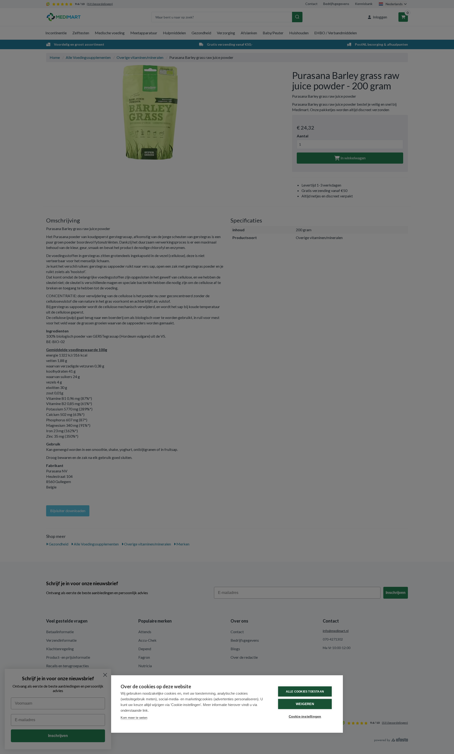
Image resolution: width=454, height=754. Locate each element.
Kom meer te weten (134, 717)
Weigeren (305, 704)
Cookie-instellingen (305, 716)
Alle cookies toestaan (305, 691)
